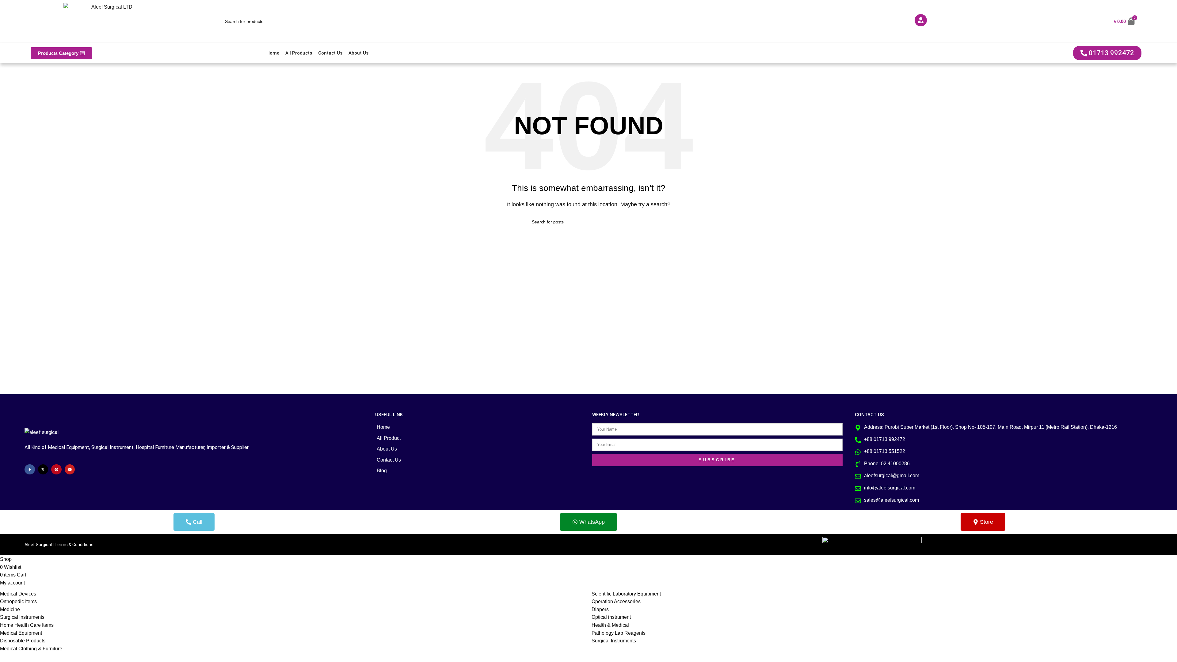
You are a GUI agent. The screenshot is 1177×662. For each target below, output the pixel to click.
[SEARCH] (643, 222)
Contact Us (330, 53)
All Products (298, 53)
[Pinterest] (56, 469)
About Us (358, 53)
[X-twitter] (43, 469)
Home (272, 53)
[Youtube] (70, 469)
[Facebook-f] (30, 469)
